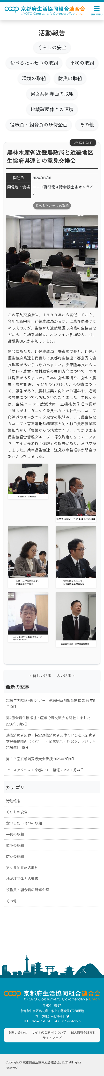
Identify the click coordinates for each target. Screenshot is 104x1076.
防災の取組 (70, 78)
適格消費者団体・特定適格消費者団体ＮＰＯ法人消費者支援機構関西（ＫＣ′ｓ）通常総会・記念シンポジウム (51, 738)
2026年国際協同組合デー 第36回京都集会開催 (43, 700)
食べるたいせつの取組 (34, 62)
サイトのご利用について (49, 1032)
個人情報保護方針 (83, 1032)
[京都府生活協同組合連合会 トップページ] (45, 10)
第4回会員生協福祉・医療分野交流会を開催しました (48, 717)
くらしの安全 (51, 47)
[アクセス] (67, 1016)
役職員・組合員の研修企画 (38, 124)
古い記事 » (65, 675)
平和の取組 (82, 62)
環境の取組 (34, 78)
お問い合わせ (17, 1032)
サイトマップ (52, 1038)
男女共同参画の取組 (52, 93)
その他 (87, 124)
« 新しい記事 (42, 675)
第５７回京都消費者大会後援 (29, 758)
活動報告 (13, 800)
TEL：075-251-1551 (36, 1021)
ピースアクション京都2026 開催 (33, 769)
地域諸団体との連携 (52, 109)
